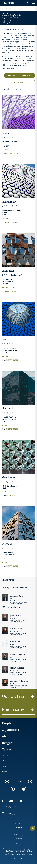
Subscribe (9, 807)
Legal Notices (23, 853)
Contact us (9, 813)
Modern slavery (18, 835)
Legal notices (18, 823)
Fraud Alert (18, 839)
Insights (7, 743)
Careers (7, 749)
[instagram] (30, 781)
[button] (18, 697)
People (6, 723)
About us (8, 736)
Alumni (4, 772)
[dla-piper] (8, 3)
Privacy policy (18, 827)
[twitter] (19, 781)
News (4, 761)
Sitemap (17, 844)
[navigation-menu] (33, 2)
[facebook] (13, 789)
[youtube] (24, 789)
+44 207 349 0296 (11, 153)
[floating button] (32, 828)
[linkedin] (7, 781)
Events (4, 766)
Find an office (12, 801)
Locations (7, 8)
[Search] (28, 2)
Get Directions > (8, 150)
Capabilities (10, 730)
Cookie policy (18, 831)
